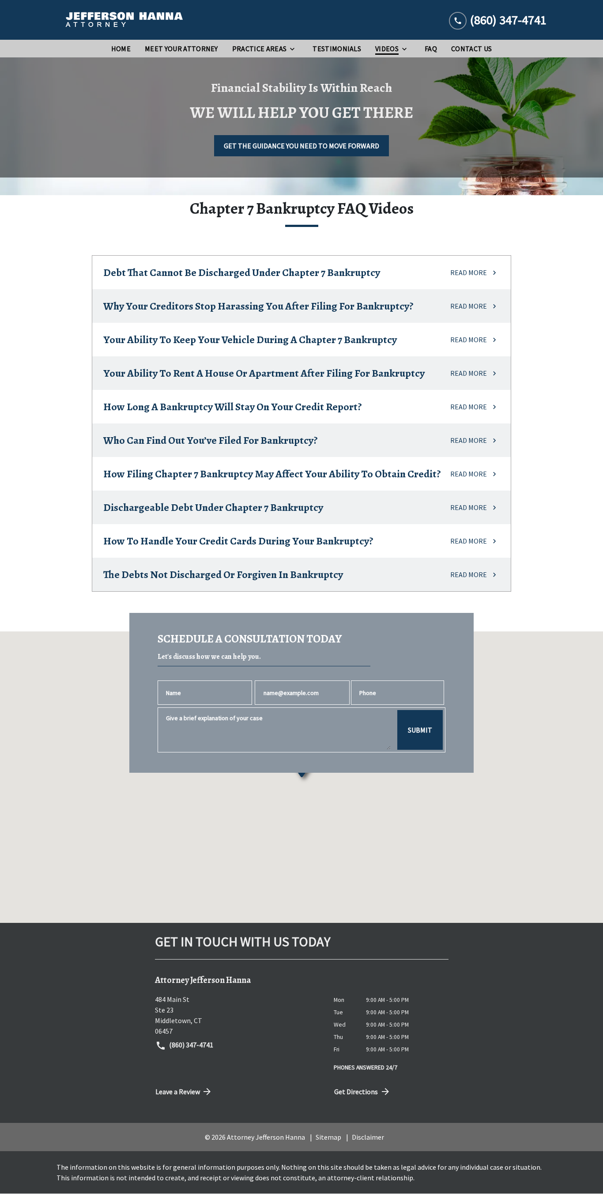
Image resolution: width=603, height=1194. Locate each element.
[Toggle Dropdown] (295, 48)
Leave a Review (177, 1091)
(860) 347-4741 (190, 1044)
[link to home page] (123, 20)
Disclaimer (368, 1137)
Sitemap (328, 1137)
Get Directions (356, 1091)
